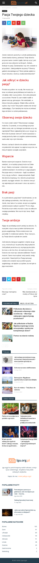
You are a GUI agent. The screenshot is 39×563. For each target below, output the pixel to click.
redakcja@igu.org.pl (24, 476)
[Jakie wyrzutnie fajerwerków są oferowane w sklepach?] (7, 512)
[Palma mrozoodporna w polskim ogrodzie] (10, 408)
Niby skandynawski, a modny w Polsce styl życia (30, 294)
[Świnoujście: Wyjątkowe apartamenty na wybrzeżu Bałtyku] (7, 380)
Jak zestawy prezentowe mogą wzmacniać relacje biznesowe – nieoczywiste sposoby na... (25, 359)
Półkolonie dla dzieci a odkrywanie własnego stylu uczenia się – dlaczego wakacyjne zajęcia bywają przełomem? (24, 313)
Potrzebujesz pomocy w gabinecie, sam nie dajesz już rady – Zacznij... (24, 492)
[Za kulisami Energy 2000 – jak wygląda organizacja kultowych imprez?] (28, 432)
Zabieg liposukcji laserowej (23, 500)
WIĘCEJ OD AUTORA (27, 303)
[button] (36, 3)
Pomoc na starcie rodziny (24, 336)
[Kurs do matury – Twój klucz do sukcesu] (7, 390)
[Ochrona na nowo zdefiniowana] (7, 370)
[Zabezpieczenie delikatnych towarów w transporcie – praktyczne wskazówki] (28, 408)
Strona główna (6, 8)
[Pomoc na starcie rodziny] (7, 338)
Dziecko (14, 8)
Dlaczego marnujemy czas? (9, 293)
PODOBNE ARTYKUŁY (10, 303)
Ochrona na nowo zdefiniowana (25, 368)
